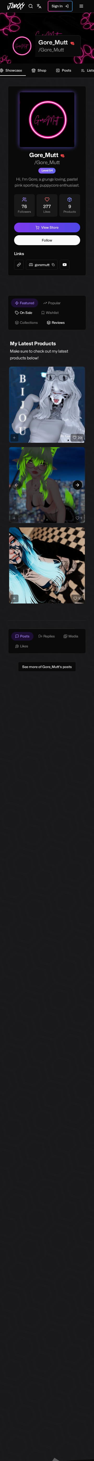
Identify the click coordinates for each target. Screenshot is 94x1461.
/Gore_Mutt (51, 50)
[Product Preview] (14, 438)
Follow (47, 240)
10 (80, 598)
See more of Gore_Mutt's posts (47, 667)
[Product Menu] (80, 372)
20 (80, 438)
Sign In (57, 6)
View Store (49, 227)
